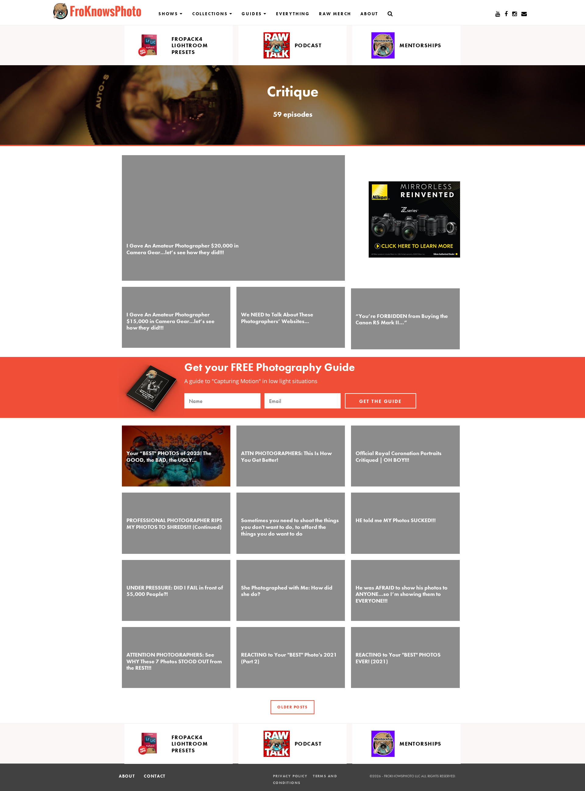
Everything (293, 13)
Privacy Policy (290, 776)
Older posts (292, 707)
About (369, 13)
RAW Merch (335, 13)
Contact (154, 776)
